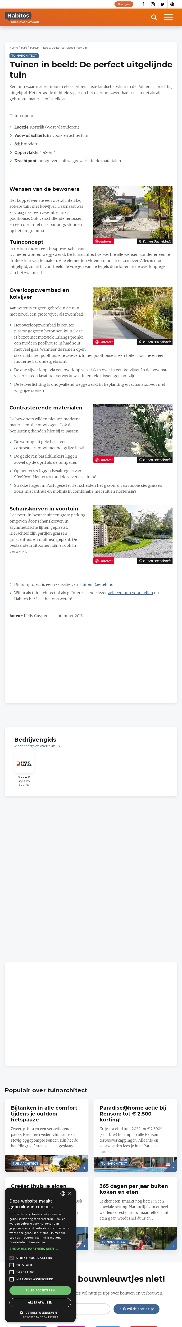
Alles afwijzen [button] (40, 1302)
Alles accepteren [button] (40, 1290)
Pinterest (172, 4)
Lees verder (37, 1242)
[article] (24, 770)
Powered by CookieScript (40, 1317)
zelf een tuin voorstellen (130, 592)
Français (124, 4)
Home (13, 47)
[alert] (40, 1255)
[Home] (22, 17)
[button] (40, 1248)
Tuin (24, 47)
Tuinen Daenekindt (97, 584)
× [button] (69, 1193)
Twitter (163, 4)
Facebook (143, 4)
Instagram (153, 4)
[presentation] (47, 1135)
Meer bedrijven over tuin (34, 746)
